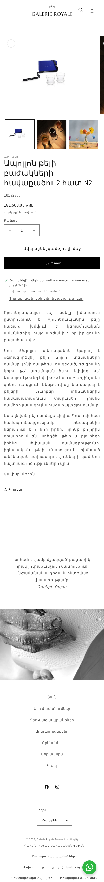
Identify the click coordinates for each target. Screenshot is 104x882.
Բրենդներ (52, 742)
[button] (10, 10)
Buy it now (52, 263)
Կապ (52, 765)
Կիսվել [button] (15, 489)
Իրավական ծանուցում (78, 878)
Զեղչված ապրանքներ (52, 720)
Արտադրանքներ (52, 731)
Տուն (52, 697)
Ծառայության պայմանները (54, 856)
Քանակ (10, 220)
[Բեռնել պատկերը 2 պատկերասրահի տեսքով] (52, 134)
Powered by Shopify (67, 839)
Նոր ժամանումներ (52, 708)
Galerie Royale (45, 839)
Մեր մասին (52, 754)
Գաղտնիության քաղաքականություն (54, 845)
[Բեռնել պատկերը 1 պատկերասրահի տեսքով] (20, 134)
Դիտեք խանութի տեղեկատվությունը (46, 298)
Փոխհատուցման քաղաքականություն (54, 867)
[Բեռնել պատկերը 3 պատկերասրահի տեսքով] (84, 134)
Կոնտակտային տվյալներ (32, 878)
